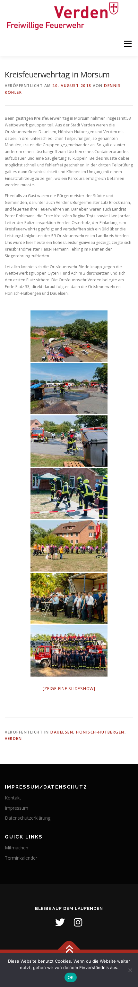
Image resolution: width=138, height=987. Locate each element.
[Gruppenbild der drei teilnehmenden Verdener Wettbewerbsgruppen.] (69, 651)
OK (71, 977)
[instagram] (78, 922)
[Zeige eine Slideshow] (69, 688)
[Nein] (130, 970)
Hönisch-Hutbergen (100, 732)
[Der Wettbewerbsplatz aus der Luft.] (69, 336)
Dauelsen (61, 732)
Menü (127, 44)
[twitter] (60, 922)
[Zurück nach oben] (69, 949)
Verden (13, 738)
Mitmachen (16, 848)
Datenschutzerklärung (27, 818)
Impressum (16, 808)
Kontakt (13, 798)
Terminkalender (21, 858)
